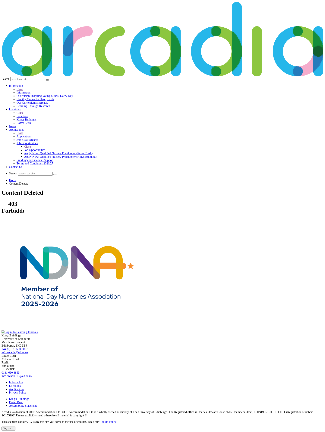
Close (20, 89)
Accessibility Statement (23, 405)
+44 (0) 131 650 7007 (15, 349)
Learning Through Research (33, 106)
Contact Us (15, 166)
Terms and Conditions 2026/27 (35, 163)
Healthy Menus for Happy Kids (35, 99)
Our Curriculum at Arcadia (32, 102)
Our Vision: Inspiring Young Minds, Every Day (45, 95)
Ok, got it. (8, 428)
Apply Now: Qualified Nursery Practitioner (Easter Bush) (58, 153)
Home (12, 180)
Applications (16, 129)
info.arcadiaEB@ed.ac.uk (17, 376)
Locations (15, 109)
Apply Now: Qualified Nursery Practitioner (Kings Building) (60, 156)
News (12, 126)
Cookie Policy (107, 421)
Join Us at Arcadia (27, 139)
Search (6, 79)
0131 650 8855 (11, 372)
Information (16, 85)
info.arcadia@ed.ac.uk (15, 352)
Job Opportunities (27, 143)
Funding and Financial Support (35, 160)
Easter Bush (24, 122)
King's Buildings (26, 119)
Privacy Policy (17, 392)
